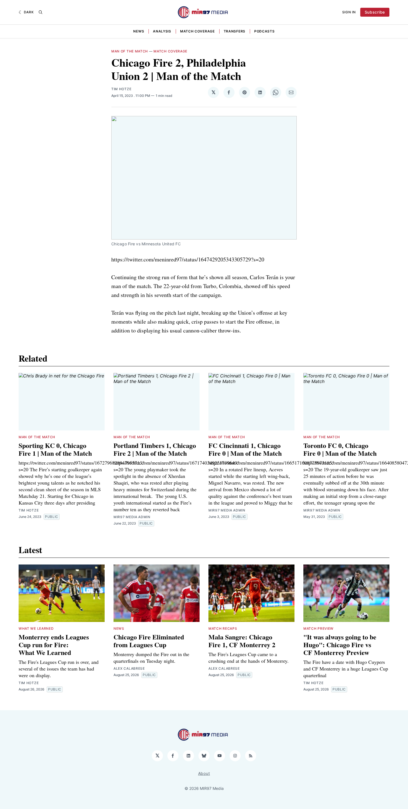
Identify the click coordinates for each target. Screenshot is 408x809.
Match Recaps (222, 628)
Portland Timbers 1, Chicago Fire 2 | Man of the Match (155, 449)
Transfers (234, 31)
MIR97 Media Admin (132, 517)
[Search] (40, 12)
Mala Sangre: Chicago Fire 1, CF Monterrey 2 (241, 640)
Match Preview (318, 628)
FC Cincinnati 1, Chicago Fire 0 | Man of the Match (245, 449)
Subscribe (375, 12)
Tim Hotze (121, 89)
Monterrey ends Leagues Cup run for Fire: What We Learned (54, 644)
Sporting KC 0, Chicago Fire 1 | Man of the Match (55, 449)
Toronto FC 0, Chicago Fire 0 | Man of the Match (340, 449)
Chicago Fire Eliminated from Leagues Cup (149, 640)
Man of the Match (129, 51)
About (204, 773)
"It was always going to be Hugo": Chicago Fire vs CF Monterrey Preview (339, 644)
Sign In (349, 12)
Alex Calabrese (129, 668)
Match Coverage (197, 31)
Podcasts (264, 31)
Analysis (162, 31)
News (138, 31)
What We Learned (36, 628)
